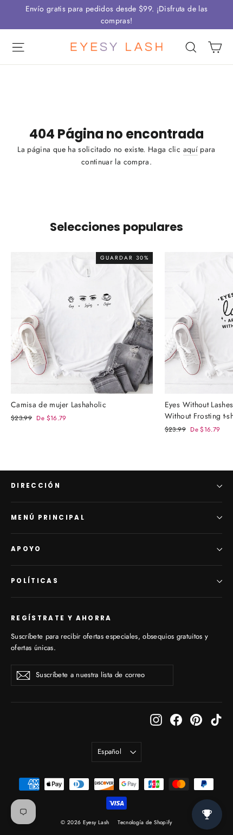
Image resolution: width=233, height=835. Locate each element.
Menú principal (48, 517)
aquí (190, 149)
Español (109, 751)
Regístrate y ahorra (61, 618)
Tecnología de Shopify (145, 822)
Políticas (35, 580)
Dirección (36, 485)
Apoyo (26, 549)
